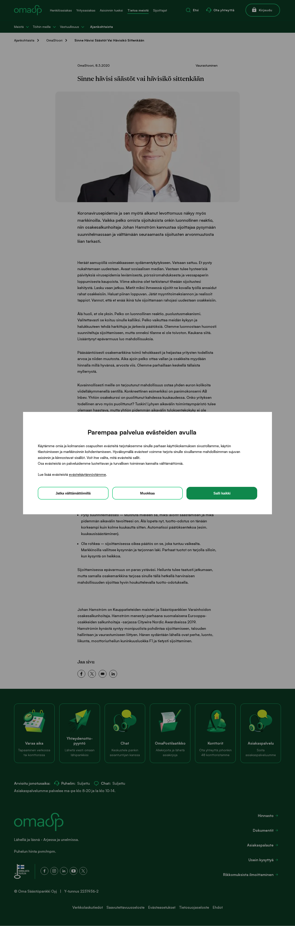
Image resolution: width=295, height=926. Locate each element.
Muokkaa (147, 493)
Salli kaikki (221, 493)
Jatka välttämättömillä (73, 493)
